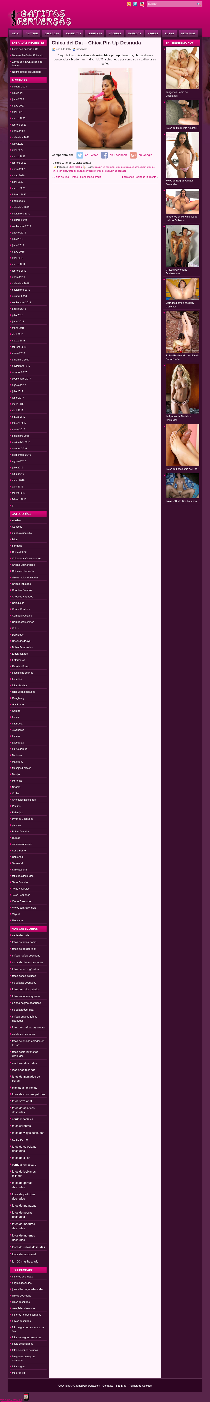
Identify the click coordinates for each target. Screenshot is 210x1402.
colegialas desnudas (24, 982)
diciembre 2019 (21, 207)
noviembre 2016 (21, 442)
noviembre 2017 (21, 365)
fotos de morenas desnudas (23, 1237)
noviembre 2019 (21, 213)
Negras (153, 33)
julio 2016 (17, 467)
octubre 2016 (19, 448)
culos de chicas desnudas (27, 962)
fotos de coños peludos (26, 989)
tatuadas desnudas (22, 875)
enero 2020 (18, 200)
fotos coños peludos (24, 976)
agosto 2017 (19, 384)
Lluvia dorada (19, 748)
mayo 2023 (18, 105)
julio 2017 (17, 391)
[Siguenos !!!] (136, 5)
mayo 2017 (18, 404)
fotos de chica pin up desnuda (111, 171)
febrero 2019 (19, 270)
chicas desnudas (21, 1295)
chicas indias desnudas (25, 577)
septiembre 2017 (21, 378)
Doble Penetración (22, 647)
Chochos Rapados (22, 596)
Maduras (114, 33)
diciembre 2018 (21, 283)
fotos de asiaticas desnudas (23, 1110)
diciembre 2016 (21, 435)
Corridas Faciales (22, 615)
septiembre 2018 (21, 302)
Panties (16, 806)
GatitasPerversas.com (86, 1385)
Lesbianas (95, 33)
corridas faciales (22, 1119)
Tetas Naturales (21, 888)
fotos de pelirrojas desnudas (23, 1196)
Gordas (16, 710)
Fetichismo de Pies (22, 672)
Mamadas (134, 33)
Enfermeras (18, 660)
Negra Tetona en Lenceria (26, 71)
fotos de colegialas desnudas (24, 1148)
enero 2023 (18, 131)
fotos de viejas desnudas (28, 1133)
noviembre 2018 (21, 289)
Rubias (170, 33)
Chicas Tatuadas (21, 583)
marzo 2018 (18, 340)
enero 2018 (18, 353)
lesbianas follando (23, 1070)
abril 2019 (17, 258)
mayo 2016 (18, 480)
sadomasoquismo (22, 844)
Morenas (17, 780)
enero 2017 (18, 429)
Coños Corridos (21, 609)
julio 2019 (17, 238)
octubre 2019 (19, 219)
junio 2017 (18, 397)
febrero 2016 (19, 499)
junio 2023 (18, 99)
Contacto (108, 1385)
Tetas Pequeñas (21, 895)
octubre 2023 (19, 86)
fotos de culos (21, 1158)
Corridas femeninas (23, 621)
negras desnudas (22, 1282)
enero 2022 (18, 169)
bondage (17, 545)
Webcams (17, 920)
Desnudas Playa (21, 641)
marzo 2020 (18, 188)
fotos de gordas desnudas (22, 1185)
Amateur (32, 33)
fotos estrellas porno (24, 942)
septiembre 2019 (21, 226)
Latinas (16, 736)
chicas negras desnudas (26, 1003)
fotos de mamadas (24, 1205)
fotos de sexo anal (24, 1254)
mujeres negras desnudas (26, 1314)
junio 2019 (18, 245)
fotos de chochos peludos (28, 1094)
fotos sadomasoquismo (26, 996)
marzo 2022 (18, 156)
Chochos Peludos (22, 590)
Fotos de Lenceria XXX (25, 49)
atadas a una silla (22, 533)
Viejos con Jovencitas (24, 907)
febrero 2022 (19, 162)
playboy (16, 825)
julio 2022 (17, 143)
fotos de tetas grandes (25, 969)
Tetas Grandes (20, 882)
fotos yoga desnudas (23, 691)
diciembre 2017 (21, 359)
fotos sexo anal (22, 1101)
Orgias (15, 793)
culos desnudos (21, 1301)
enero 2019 (18, 277)
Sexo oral (17, 863)
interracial (17, 723)
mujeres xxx (18, 1372)
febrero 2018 (19, 346)
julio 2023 (17, 92)
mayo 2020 (18, 175)
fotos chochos (19, 685)
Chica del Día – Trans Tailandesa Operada (77, 176)
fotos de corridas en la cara (28, 1027)
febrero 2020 (19, 194)
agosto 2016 (19, 461)
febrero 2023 (19, 124)
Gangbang (18, 698)
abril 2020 (17, 181)
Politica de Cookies (140, 1385)
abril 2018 (17, 334)
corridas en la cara (24, 1164)
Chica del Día (19, 552)
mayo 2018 (18, 327)
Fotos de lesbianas (22, 1343)
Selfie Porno (19, 850)
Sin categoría (19, 869)
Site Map (121, 1385)
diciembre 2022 (21, 137)
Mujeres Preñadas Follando (27, 55)
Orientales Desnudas (24, 799)
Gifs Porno (18, 704)
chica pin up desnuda (103, 167)
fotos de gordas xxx (24, 949)
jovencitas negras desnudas (27, 1289)
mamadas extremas (24, 1087)
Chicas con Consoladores (26, 558)
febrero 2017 (19, 423)
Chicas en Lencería (23, 571)
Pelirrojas (17, 812)
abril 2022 (17, 150)
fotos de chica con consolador (130, 167)
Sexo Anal (188, 33)
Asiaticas (17, 526)
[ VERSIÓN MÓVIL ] (11, 1400)
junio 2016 (18, 473)
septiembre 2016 (21, 454)
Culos (15, 628)
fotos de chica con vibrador (81, 171)
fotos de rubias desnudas (28, 1247)
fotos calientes (21, 1126)
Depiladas (52, 33)
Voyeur (16, 914)
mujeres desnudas (22, 1276)
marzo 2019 (18, 264)
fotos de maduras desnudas (23, 1226)
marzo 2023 (18, 118)
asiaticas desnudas (23, 1034)
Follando (17, 679)
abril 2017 (17, 410)
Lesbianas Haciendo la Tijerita (139, 176)
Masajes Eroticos (21, 768)
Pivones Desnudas (22, 818)
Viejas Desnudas (21, 901)
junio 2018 (18, 321)
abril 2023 (17, 111)
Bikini (15, 539)
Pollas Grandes (20, 831)
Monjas (16, 774)
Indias (15, 717)
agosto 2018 (19, 308)
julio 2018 (17, 315)
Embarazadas (20, 653)
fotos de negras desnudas (22, 1214)
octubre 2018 (19, 296)
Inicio (15, 33)
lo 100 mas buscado (25, 1261)
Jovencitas (73, 33)
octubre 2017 (19, 372)
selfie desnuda (20, 935)
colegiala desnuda (22, 1009)
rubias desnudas (21, 1321)
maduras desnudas (24, 1063)
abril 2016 (17, 486)
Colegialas (18, 602)
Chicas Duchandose (23, 564)
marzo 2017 (18, 416)
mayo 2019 (18, 251)
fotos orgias (18, 1366)
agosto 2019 (19, 232)
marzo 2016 (18, 492)
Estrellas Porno (20, 666)
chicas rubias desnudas (26, 955)
